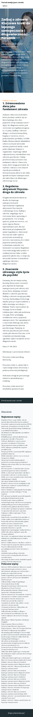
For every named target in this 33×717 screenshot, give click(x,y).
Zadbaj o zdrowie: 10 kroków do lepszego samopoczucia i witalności (15, 688)
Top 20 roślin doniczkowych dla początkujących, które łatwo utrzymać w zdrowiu (15, 549)
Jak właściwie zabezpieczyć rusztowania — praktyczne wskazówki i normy (15, 572)
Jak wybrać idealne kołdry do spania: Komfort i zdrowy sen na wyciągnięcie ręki (15, 482)
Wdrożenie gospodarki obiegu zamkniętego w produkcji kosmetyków (16, 429)
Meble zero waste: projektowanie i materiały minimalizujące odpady (16, 478)
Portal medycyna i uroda (12, 2)
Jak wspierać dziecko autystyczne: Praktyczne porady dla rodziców (12, 600)
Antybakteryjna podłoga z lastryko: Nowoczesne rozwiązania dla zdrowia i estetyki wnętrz (14, 555)
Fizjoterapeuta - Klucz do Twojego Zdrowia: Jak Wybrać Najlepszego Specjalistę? (16, 629)
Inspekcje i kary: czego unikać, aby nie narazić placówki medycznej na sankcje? (15, 421)
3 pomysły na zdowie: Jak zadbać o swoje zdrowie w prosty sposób (15, 604)
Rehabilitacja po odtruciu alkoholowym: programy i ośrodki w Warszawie (14, 438)
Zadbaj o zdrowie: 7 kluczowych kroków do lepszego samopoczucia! (15, 667)
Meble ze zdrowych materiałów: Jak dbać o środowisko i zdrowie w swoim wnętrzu (15, 474)
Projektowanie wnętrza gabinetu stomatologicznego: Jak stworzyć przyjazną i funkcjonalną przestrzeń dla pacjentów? (16, 502)
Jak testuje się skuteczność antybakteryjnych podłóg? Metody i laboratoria (16, 560)
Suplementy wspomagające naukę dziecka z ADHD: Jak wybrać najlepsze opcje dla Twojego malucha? (16, 532)
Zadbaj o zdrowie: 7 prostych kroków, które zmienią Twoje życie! (16, 697)
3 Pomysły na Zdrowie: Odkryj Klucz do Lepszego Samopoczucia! (14, 608)
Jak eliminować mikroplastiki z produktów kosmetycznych (15, 434)
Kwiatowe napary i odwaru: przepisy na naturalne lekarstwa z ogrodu (14, 527)
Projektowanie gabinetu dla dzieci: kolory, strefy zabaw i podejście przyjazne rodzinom (16, 508)
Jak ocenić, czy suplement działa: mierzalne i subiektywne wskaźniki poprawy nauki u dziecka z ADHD (16, 538)
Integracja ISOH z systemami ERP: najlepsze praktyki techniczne (16, 453)
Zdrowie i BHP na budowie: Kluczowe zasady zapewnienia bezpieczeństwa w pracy (16, 568)
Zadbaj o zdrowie (10, 100)
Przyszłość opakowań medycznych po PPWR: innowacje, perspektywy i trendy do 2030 (16, 425)
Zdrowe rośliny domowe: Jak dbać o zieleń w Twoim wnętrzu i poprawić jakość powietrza (16, 544)
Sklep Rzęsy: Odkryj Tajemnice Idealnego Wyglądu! (15, 621)
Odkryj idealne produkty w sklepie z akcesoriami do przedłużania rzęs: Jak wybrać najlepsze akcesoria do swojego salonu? (14, 614)
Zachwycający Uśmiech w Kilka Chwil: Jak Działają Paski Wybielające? (15, 638)
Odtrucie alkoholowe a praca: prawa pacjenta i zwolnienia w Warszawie (13, 442)
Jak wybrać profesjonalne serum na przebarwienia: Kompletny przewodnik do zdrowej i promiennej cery (15, 643)
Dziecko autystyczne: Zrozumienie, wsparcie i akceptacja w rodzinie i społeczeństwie (16, 595)
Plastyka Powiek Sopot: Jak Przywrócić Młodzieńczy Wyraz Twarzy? (14, 587)
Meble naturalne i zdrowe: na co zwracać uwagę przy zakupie (15, 457)
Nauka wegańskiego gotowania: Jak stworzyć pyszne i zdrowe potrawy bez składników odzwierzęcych (16, 578)
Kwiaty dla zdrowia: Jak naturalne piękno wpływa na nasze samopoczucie (15, 522)
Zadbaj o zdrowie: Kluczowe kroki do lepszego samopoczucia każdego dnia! (14, 693)
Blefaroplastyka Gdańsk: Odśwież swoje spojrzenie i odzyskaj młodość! (14, 591)
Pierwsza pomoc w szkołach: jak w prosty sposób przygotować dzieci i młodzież (15, 470)
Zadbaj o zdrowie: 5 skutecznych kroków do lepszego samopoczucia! (16, 701)
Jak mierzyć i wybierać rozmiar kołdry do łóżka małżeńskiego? (15, 486)
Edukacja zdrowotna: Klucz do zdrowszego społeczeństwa (16, 465)
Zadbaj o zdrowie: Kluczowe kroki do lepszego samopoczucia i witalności (13, 676)
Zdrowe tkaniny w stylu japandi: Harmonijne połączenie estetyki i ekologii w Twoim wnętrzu (16, 492)
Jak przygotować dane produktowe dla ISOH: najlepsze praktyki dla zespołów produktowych (14, 447)
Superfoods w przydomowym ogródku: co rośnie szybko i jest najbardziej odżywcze (15, 518)
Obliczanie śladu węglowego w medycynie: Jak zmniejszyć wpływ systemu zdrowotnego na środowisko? (16, 654)
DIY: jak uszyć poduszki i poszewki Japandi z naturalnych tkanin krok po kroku (16, 497)
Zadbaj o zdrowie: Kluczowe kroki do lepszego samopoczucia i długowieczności (15, 663)
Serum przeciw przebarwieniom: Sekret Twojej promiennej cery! (14, 648)
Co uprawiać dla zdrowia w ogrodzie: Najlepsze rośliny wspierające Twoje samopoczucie (13, 513)
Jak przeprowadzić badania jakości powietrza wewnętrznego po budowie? (14, 461)
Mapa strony (6, 411)
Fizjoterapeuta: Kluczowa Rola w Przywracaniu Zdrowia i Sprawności (13, 625)
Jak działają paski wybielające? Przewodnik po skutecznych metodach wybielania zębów (16, 634)
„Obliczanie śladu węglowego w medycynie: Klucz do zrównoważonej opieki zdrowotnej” (16, 659)
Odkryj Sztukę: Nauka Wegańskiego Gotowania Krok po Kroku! (13, 583)
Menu (4, 6)
